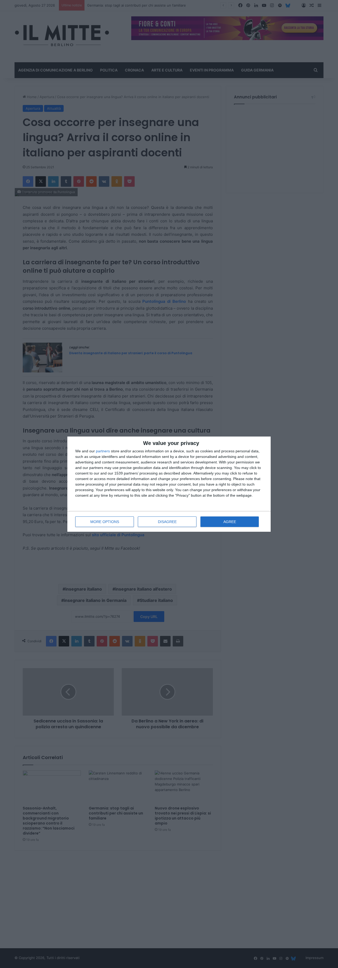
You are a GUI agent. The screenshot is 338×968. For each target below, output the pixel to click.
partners (103, 451)
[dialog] (169, 484)
